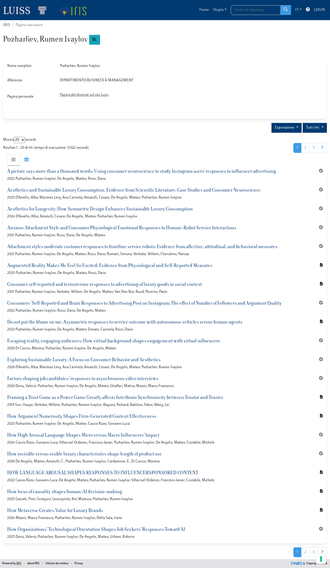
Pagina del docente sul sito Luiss (84, 95)
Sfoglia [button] (218, 10)
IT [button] (297, 10)
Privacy (79, 563)
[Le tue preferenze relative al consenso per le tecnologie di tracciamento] (321, 559)
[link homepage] (27, 10)
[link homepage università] (72, 10)
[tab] (13, 160)
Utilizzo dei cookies (57, 563)
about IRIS (33, 563)
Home (204, 10)
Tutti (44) (313, 128)
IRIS (6, 25)
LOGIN (319, 10)
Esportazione (285, 128)
